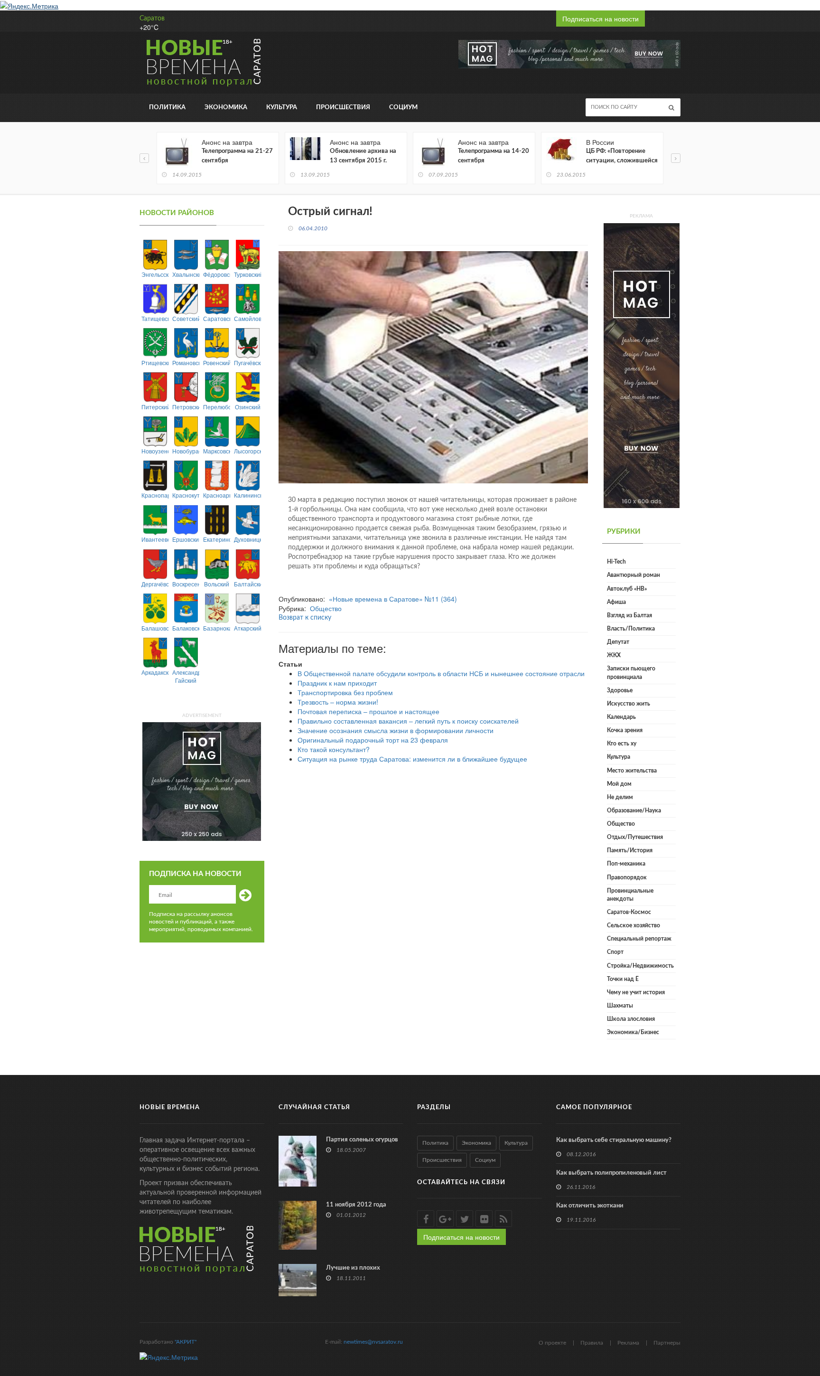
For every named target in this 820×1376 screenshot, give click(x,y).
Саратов (152, 18)
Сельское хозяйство (633, 925)
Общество (326, 608)
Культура (281, 107)
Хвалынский (185, 274)
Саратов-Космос (629, 912)
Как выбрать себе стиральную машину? (613, 1140)
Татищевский (154, 318)
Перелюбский (216, 407)
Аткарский (247, 628)
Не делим (620, 797)
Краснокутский (185, 495)
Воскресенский (185, 584)
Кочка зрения (625, 730)
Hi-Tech (616, 562)
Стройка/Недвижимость (640, 966)
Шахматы (620, 1005)
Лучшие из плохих (353, 1268)
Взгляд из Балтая (629, 615)
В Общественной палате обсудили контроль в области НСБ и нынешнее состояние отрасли (441, 673)
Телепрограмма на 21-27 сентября (237, 156)
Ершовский (185, 539)
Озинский (248, 407)
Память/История (629, 850)
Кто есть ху (621, 743)
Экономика (226, 107)
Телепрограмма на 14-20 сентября (493, 156)
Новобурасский (185, 451)
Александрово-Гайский (185, 676)
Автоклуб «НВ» (627, 589)
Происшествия (343, 107)
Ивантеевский (154, 539)
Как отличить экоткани (590, 1206)
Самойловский (247, 318)
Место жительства (632, 770)
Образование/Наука (634, 810)
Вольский (216, 584)
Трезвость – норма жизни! (338, 702)
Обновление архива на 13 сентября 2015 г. (363, 156)
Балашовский (154, 628)
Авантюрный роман (633, 575)
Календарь (621, 717)
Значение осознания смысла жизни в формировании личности (396, 730)
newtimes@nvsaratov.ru (373, 1342)
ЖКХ (614, 655)
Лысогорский (247, 451)
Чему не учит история (636, 992)
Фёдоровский (216, 274)
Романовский (185, 362)
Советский (185, 318)
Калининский (247, 495)
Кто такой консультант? (334, 749)
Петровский (185, 407)
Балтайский (247, 584)
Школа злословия (631, 1019)
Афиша (616, 602)
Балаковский (185, 628)
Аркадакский (154, 672)
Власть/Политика (631, 628)
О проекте (552, 1343)
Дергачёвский (154, 584)
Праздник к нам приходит (337, 683)
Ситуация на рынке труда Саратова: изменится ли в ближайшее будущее (412, 758)
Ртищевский (154, 362)
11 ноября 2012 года (356, 1205)
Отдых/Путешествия (635, 837)
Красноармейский (216, 495)
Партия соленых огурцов (362, 1140)
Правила (591, 1343)
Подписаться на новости (600, 18)
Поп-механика (626, 864)
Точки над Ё (623, 979)
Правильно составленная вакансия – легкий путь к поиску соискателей (408, 721)
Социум (403, 107)
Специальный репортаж (639, 939)
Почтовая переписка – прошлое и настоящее (368, 711)
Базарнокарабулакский (216, 628)
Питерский (154, 407)
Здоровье (620, 690)
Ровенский (216, 362)
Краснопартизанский (154, 495)
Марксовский (216, 451)
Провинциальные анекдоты (630, 895)
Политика (167, 107)
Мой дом (619, 784)
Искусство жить (628, 704)
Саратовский (216, 318)
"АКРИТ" (185, 1342)
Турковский (247, 274)
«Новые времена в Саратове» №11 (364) (393, 598)
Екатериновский (216, 539)
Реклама (628, 1343)
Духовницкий (247, 539)
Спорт (615, 952)
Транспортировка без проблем (345, 692)
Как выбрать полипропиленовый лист (611, 1173)
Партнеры (666, 1343)
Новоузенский (154, 451)
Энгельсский (154, 274)
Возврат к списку (305, 617)
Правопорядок (627, 877)
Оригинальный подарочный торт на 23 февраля (373, 740)
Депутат (618, 642)
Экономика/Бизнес (633, 1032)
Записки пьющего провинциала (631, 672)
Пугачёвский (247, 362)
